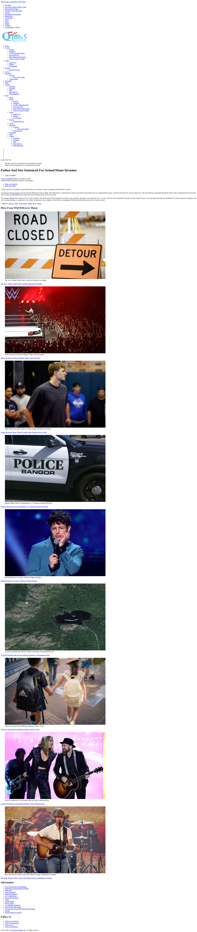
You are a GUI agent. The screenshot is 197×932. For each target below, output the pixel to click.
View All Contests (19, 77)
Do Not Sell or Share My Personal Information (20, 909)
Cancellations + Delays (12, 27)
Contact (7, 85)
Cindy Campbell (6, 179)
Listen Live (12, 62)
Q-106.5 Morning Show (17, 53)
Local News (9, 18)
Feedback (12, 88)
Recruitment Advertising (13, 14)
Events (7, 72)
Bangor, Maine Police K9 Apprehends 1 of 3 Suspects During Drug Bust (24, 506)
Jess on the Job (14, 55)
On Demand (13, 66)
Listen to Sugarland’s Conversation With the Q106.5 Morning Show (23, 804)
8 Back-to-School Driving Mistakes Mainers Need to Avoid (20, 729)
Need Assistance (10, 892)
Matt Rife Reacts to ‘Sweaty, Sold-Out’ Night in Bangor (19, 581)
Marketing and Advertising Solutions (17, 888)
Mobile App (9, 16)
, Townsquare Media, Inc (17, 930)
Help (10, 90)
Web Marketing (14, 94)
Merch (7, 23)
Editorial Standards (11, 894)
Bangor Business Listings (13, 912)
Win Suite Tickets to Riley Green (15, 7)
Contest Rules (13, 79)
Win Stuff (8, 73)
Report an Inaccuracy (12, 898)
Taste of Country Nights (17, 59)
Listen (7, 61)
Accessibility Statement (12, 905)
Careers (7, 12)
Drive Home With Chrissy (17, 57)
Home (7, 46)
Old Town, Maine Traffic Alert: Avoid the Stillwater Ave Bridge (21, 284)
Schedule (12, 51)
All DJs (11, 50)
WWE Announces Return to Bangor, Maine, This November (20, 358)
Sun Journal (16, 193)
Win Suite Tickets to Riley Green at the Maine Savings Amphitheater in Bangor (26, 878)
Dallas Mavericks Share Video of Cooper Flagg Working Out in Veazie (24, 432)
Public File (8, 890)
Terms (7, 900)
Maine (30, 203)
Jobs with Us (13, 92)
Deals (7, 22)
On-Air (7, 48)
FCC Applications (11, 896)
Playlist (7, 68)
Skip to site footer (20, 2)
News (35, 203)
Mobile (11, 64)
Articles (10, 203)
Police (39, 203)
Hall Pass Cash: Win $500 (13, 11)
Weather (7, 25)
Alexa (7, 20)
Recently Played (14, 70)
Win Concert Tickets (11, 9)
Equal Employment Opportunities (16, 887)
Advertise (12, 86)
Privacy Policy (9, 903)
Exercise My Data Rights (13, 907)
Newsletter (8, 81)
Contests (12, 75)
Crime (16, 203)
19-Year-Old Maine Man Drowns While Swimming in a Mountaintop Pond (25, 655)
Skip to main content (7, 2)
